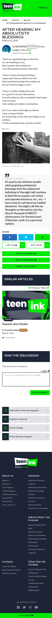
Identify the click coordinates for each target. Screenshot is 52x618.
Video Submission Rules (37, 539)
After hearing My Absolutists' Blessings (26, 23)
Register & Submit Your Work (37, 526)
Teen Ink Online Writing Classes (37, 578)
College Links (33, 573)
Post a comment (25, 254)
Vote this (39, 245)
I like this (14, 245)
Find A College (16, 428)
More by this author (20, 53)
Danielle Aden (11, 330)
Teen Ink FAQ (7, 498)
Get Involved (33, 546)
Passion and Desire (15, 324)
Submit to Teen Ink (18, 419)
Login (44, 371)
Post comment (40, 392)
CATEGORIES (25, 615)
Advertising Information (37, 487)
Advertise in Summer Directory (36, 499)
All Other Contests (9, 573)
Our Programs (7, 487)
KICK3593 (20, 46)
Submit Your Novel (35, 532)
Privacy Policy (7, 501)
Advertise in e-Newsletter (38, 508)
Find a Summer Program (21, 436)
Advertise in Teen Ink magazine (36, 482)
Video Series (33, 587)
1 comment (9, 338)
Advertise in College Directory (36, 492)
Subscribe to (24, 410)
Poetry (15, 20)
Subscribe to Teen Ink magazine (36, 551)
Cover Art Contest (9, 566)
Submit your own (25, 266)
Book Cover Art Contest (11, 570)
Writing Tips (32, 542)
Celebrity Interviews (10, 494)
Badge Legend (33, 590)
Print (6, 129)
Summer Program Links (37, 569)
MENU (42, 7)
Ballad (27, 20)
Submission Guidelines (37, 535)
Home (5, 20)
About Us (5, 480)
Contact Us (6, 484)
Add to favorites (25, 260)
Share (5, 232)
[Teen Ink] (13, 7)
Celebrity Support (8, 491)
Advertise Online (34, 505)
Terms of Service (8, 505)
